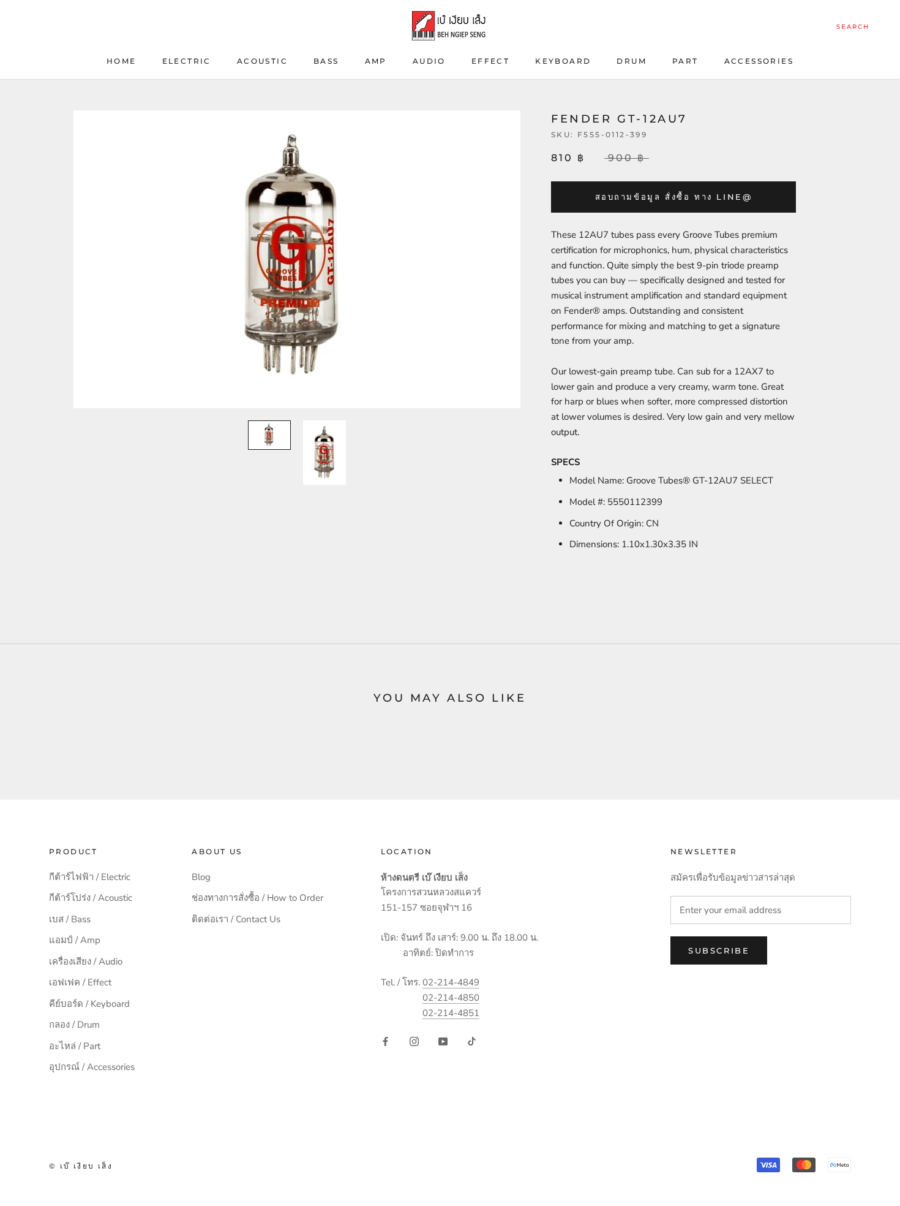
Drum (632, 61)
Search (852, 27)
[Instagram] (414, 1041)
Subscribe (718, 950)
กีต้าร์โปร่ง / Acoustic (90, 898)
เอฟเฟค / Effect (80, 982)
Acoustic (262, 61)
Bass (326, 61)
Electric (186, 61)
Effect (490, 61)
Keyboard (563, 61)
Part (685, 61)
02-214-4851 (450, 1013)
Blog (201, 877)
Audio (429, 61)
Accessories (758, 61)
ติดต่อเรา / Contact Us (236, 919)
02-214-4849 (450, 982)
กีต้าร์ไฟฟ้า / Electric (89, 877)
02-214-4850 (450, 998)
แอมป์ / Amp (74, 940)
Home (122, 61)
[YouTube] (443, 1041)
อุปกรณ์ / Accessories (92, 1067)
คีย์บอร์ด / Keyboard (89, 1004)
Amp (376, 61)
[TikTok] (471, 1041)
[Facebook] (385, 1041)
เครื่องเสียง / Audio (85, 961)
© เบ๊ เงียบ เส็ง (81, 1165)
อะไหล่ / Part (74, 1046)
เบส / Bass (70, 919)
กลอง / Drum (74, 1024)
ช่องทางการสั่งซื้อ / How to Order (257, 898)
